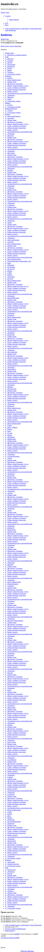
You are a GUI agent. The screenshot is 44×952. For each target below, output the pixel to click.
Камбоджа (6, 34)
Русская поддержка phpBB (10, 938)
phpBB (16, 934)
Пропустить (5, 12)
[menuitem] (14, 19)
